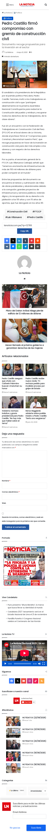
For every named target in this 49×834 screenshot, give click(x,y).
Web (4, 503)
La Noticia (8, 12)
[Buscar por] (45, 6)
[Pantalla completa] (43, 663)
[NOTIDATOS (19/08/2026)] (13, 756)
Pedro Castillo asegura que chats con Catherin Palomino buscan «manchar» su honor (12, 383)
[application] (24, 653)
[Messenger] (13, 246)
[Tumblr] (25, 240)
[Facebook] (7, 240)
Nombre (6, 480)
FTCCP (37, 211)
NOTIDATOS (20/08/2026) (34, 741)
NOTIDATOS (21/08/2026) (34, 729)
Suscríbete (36, 828)
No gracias (15, 828)
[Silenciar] (39, 663)
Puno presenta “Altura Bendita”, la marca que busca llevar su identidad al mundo (26, 606)
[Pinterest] (31, 240)
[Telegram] (25, 246)
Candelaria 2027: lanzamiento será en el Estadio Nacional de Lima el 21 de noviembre (27, 613)
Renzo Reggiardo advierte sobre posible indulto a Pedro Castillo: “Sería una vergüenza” (36, 415)
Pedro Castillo (36, 217)
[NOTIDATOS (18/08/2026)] (13, 768)
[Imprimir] (37, 246)
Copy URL (24, 231)
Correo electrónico (10, 492)
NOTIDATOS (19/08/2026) (34, 752)
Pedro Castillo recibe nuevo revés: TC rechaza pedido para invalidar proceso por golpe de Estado (35, 383)
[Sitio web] (24, 278)
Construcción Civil (18, 211)
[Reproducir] (5, 663)
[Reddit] (37, 240)
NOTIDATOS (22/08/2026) (34, 717)
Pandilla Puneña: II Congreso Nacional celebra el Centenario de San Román (24, 620)
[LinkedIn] (19, 240)
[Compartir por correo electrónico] (31, 246)
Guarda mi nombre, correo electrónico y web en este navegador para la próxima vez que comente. (24, 519)
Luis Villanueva (14, 217)
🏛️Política (18, 12)
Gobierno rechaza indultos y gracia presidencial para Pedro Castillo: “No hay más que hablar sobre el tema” (12, 417)
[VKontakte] (7, 246)
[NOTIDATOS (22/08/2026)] (13, 721)
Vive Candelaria (9, 597)
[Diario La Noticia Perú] (27, 4)
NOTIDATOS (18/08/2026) (34, 764)
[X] (13, 240)
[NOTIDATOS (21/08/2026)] (13, 733)
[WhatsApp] (19, 246)
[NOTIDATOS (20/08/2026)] (13, 745)
